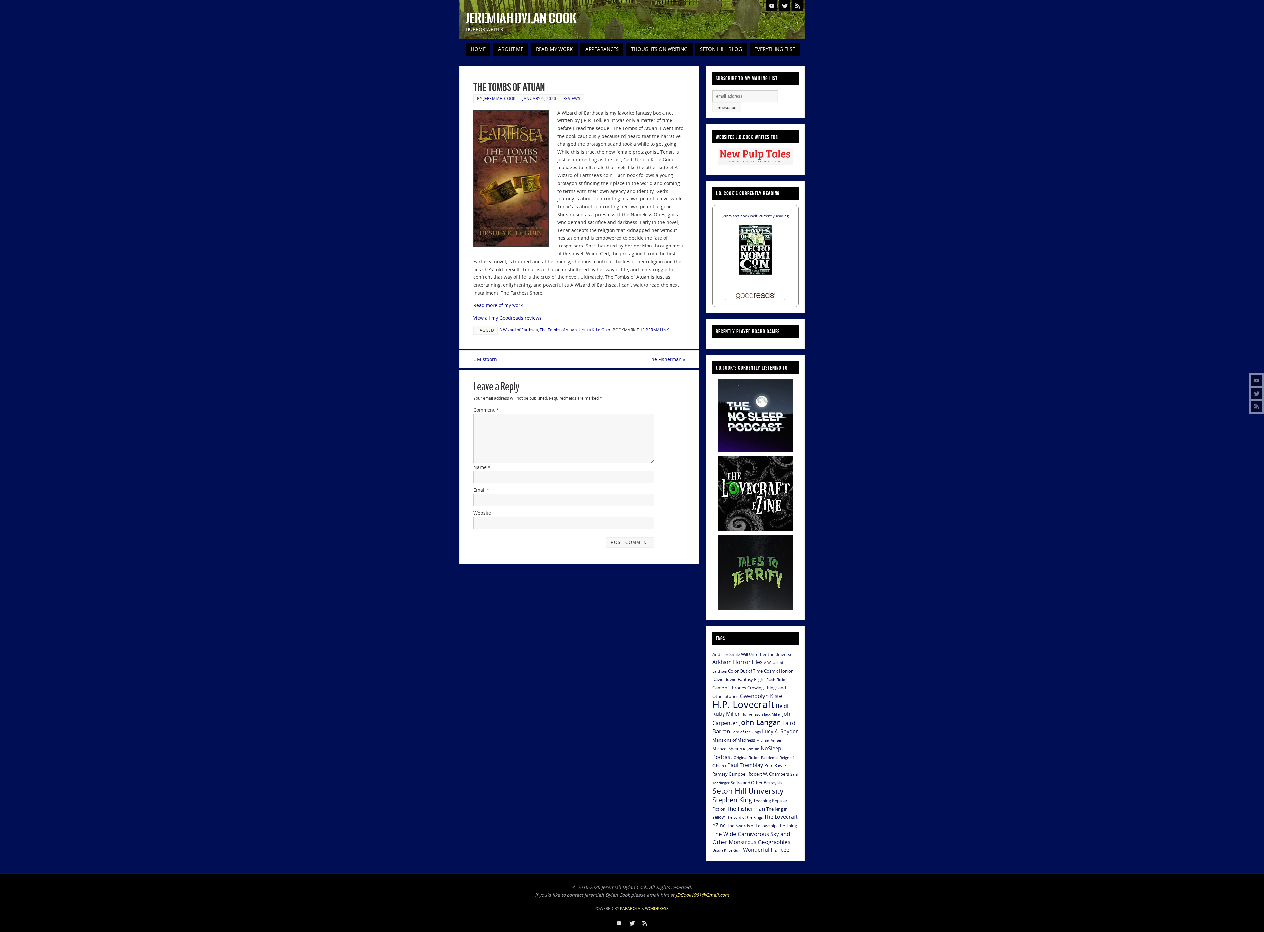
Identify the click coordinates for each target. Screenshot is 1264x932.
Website (482, 513)
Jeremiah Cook (500, 98)
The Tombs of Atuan (558, 329)
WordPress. (657, 908)
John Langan (760, 722)
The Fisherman (667, 359)
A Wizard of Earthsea (518, 329)
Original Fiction (747, 757)
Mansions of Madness (733, 740)
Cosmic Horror (778, 671)
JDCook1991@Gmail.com (702, 895)
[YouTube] (1256, 380)
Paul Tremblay (745, 765)
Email (481, 490)
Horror (746, 714)
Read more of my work (498, 305)
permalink (657, 329)
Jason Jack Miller (767, 714)
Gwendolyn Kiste (761, 696)
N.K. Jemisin (749, 749)
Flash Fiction (777, 679)
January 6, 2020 (539, 98)
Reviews (572, 98)
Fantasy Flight (751, 679)
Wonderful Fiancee (766, 849)
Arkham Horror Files (737, 662)
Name (481, 467)
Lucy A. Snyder (780, 731)
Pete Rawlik (775, 765)
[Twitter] (1256, 393)
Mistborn (485, 359)
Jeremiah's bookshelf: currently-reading (755, 215)
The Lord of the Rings (744, 817)
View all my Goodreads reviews (507, 318)
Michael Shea (725, 749)
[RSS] (1256, 406)
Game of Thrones (729, 688)
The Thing (787, 826)
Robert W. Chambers (769, 774)
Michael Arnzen (769, 740)
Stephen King (732, 799)
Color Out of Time (745, 671)
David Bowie (724, 679)
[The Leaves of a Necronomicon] (755, 273)
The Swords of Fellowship (752, 826)
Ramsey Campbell (729, 774)
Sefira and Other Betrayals (756, 783)
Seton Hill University (748, 791)
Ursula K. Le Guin (594, 329)
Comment (486, 410)
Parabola (630, 908)
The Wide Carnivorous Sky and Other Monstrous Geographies (751, 838)
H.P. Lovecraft (743, 704)
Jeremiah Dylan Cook (521, 18)
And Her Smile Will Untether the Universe (752, 654)
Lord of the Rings (746, 732)
